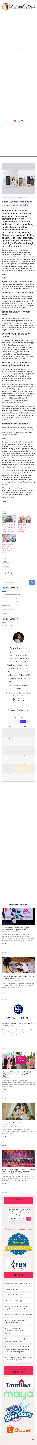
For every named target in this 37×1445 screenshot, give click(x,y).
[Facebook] (14, 699)
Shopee (4, 495)
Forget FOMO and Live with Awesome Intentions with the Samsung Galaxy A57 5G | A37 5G (18, 977)
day (11, 721)
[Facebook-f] (17, 121)
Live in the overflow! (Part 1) (14, 1289)
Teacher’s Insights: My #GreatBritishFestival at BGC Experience (15, 1330)
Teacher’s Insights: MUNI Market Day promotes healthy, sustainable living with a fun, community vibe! (17, 1349)
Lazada (26, 492)
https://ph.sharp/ (7, 497)
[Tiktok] (19, 121)
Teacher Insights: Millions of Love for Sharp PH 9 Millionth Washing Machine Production (24, 527)
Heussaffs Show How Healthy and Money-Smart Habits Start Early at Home (18, 1124)
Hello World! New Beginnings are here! (18, 1283)
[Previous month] (15, 714)
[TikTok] (23, 699)
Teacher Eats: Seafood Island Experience (18, 1314)
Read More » (5, 952)
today (23, 714)
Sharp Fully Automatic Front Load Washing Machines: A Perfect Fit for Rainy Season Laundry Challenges (8, 527)
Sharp (8, 470)
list (29, 721)
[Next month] (19, 714)
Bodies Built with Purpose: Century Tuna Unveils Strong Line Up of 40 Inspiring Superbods (18, 1170)
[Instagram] (19, 699)
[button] (18, 48)
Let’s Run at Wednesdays (13, 1300)
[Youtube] (22, 121)
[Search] (32, 582)
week (17, 721)
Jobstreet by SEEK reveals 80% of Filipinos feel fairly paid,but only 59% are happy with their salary (17, 1074)
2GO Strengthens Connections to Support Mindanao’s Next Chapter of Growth (15, 928)
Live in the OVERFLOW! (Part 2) (16, 1295)
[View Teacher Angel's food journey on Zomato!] (19, 1229)
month (23, 721)
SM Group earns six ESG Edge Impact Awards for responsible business (18, 1024)
